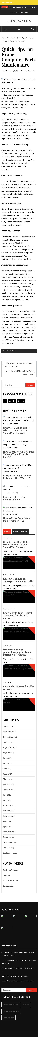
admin (32, 71)
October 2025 (9, 742)
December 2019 (9, 837)
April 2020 (7, 826)
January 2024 (9, 811)
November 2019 (10, 842)
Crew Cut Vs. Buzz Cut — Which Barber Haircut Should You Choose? (16, 430)
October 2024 (9, 790)
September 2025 (10, 747)
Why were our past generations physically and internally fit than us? (17, 652)
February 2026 (9, 732)
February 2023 (9, 816)
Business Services (10, 870)
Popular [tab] (7, 532)
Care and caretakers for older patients (18, 687)
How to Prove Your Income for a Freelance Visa (17, 519)
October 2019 (8, 847)
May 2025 (7, 768)
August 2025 (8, 753)
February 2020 (9, 832)
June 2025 (7, 763)
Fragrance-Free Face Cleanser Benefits (14, 498)
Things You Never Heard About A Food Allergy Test (19, 365)
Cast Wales (19, 20)
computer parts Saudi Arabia (13, 101)
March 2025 (8, 779)
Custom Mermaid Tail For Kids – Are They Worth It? (17, 477)
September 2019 (10, 853)
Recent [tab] (15, 532)
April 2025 (7, 774)
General (13, 351)
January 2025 (8, 784)
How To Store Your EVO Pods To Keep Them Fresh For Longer (18, 454)
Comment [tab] (24, 532)
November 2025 (10, 737)
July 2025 (7, 758)
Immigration (8, 886)
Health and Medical (11, 880)
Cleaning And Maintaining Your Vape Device (19, 372)
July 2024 (7, 795)
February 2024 (9, 805)
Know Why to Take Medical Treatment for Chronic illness (17, 615)
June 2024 (7, 800)
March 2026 (8, 726)
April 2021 (7, 821)
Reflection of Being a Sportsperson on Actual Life (18, 580)
